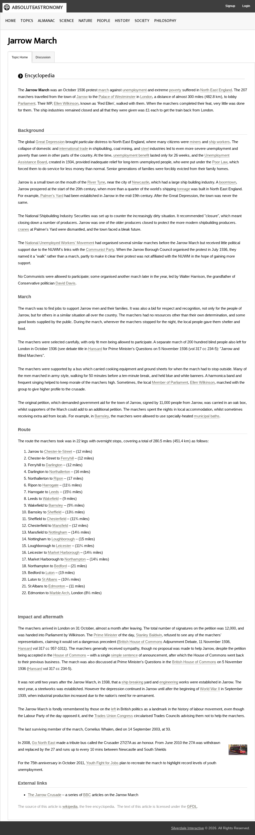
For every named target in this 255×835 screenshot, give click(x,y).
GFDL (192, 806)
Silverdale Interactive (187, 828)
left (113, 709)
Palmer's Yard (51, 195)
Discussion (43, 57)
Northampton (75, 559)
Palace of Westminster (117, 96)
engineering (168, 682)
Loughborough (63, 539)
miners (195, 142)
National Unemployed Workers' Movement (59, 243)
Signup (230, 6)
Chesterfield (56, 519)
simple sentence (124, 655)
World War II (210, 689)
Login (246, 6)
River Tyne (96, 182)
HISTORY (122, 20)
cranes (23, 229)
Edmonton (56, 586)
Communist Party (100, 249)
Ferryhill (67, 458)
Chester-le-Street (58, 451)
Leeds (54, 492)
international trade (73, 148)
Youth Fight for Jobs (102, 763)
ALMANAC (46, 20)
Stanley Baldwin (149, 635)
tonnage (183, 189)
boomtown (227, 182)
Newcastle (140, 182)
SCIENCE (67, 20)
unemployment (135, 90)
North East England (216, 90)
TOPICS (26, 20)
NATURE (85, 20)
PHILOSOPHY (165, 20)
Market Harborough (63, 552)
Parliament (26, 103)
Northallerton (59, 471)
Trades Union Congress (113, 716)
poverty (175, 90)
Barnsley (102, 416)
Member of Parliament (170, 382)
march (103, 90)
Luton (50, 572)
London (146, 96)
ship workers (219, 142)
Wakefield (51, 498)
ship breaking (132, 682)
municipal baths (206, 416)
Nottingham (58, 532)
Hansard (95, 349)
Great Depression (50, 142)
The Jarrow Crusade (44, 795)
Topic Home (20, 57)
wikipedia (70, 806)
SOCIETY (142, 20)
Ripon (58, 478)
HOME (10, 20)
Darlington (54, 465)
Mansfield (60, 525)
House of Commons (69, 655)
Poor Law (219, 162)
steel (145, 148)
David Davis (65, 283)
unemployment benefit (131, 155)
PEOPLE (103, 20)
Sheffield (54, 512)
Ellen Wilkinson (66, 103)
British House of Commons (140, 642)
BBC (87, 795)
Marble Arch (59, 593)
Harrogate (50, 485)
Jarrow (82, 96)
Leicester (63, 546)
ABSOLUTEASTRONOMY (37, 7)
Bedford (60, 566)
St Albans (49, 579)
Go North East (43, 743)
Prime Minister (105, 635)
